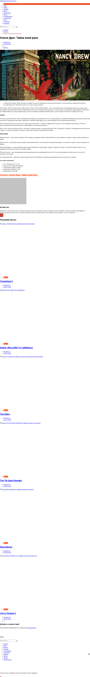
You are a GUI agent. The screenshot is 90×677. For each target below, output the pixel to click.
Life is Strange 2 (8, 613)
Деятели (6, 9)
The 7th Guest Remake (11, 480)
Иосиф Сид (7, 42)
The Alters (5, 414)
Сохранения (7, 18)
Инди (5, 645)
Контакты (6, 23)
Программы (7, 13)
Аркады (6, 644)
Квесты (6, 47)
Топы (5, 6)
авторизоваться (31, 628)
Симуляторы (7, 651)
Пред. (1, 214)
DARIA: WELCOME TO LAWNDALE (16, 347)
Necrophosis (6, 547)
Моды (5, 11)
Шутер (6, 656)
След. (1, 216)
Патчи (5, 14)
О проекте (7, 21)
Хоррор (6, 654)
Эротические (7, 659)
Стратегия (7, 652)
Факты (6, 7)
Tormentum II (6, 281)
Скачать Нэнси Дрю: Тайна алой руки (18, 175)
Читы (5, 20)
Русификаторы (8, 16)
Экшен (6, 658)
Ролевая (6, 649)
